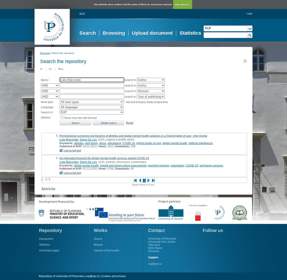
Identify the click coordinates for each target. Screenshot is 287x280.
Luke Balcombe (68, 139)
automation (177, 165)
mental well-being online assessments (123, 165)
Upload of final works (106, 250)
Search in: (47, 112)
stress (102, 143)
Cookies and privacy (113, 276)
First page (45, 53)
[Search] (249, 35)
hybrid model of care (148, 143)
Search (87, 33)
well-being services (211, 165)
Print (60, 68)
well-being (91, 143)
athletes (79, 143)
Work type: (47, 102)
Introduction (46, 238)
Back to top (48, 188)
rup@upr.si (154, 263)
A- (41, 68)
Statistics (190, 33)
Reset (129, 122)
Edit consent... (182, 4)
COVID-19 (128, 143)
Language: (47, 107)
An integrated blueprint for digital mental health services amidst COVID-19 (104, 158)
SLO (82, 13)
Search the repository (63, 53)
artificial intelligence (201, 143)
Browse (98, 244)
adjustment (114, 143)
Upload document (152, 33)
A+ (50, 68)
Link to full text (72, 150)
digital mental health (175, 143)
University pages (49, 250)
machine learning (158, 165)
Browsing (114, 33)
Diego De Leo (88, 139)
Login (249, 13)
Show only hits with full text (80, 118)
